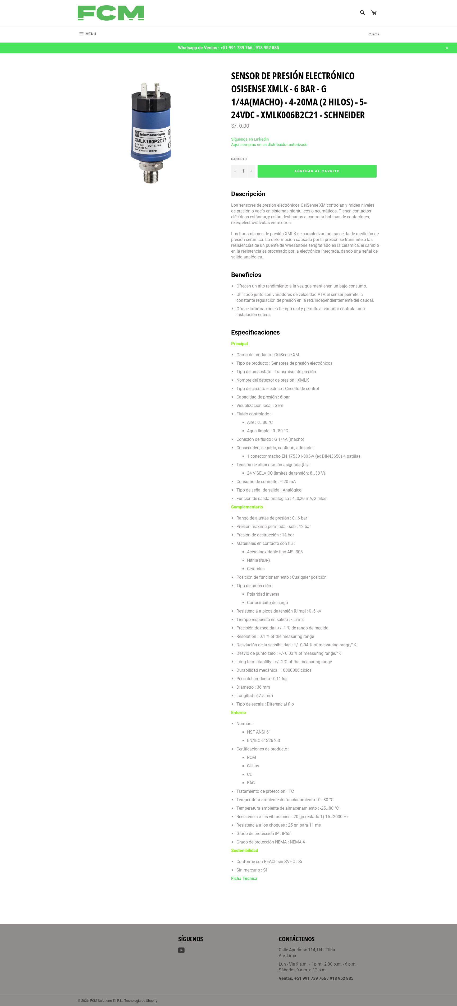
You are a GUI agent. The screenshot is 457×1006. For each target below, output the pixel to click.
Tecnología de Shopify (140, 1001)
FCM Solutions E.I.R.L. (106, 1001)
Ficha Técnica (244, 878)
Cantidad (239, 159)
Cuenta (374, 34)
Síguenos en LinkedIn (250, 139)
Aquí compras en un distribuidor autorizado (269, 144)
